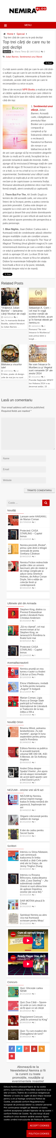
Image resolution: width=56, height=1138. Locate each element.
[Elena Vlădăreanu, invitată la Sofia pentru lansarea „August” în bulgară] (13, 691)
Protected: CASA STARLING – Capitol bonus (31, 533)
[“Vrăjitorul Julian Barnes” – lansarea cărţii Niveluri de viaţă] (10, 305)
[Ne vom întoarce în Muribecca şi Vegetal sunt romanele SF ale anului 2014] (38, 361)
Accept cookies (39, 1125)
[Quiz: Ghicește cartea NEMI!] (13, 996)
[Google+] (27, 1049)
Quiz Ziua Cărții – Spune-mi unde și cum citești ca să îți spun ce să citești (33, 1005)
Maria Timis (20, 51)
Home (10, 34)
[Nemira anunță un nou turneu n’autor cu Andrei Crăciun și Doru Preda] (13, 677)
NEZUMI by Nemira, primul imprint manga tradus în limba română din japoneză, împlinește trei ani (34, 802)
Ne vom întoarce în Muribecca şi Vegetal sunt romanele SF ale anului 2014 (41, 369)
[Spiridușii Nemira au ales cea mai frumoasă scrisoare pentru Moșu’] (13, 923)
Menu (28, 25)
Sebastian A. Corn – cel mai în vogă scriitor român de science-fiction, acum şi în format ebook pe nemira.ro (41, 315)
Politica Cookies (39, 1133)
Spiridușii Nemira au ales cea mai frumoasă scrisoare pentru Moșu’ (33, 918)
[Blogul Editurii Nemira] (28, 16)
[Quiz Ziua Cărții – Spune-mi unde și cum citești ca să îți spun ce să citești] (13, 1010)
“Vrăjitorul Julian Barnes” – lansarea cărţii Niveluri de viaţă (13, 310)
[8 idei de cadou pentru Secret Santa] (13, 838)
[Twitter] (19, 1049)
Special (21, 34)
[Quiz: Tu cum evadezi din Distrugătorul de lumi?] (13, 1039)
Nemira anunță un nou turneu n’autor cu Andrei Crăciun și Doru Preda (32, 672)
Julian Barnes (12, 56)
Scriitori (11, 845)
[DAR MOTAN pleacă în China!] (13, 909)
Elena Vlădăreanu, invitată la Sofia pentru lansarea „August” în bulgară (34, 686)
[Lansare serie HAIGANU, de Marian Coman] (13, 524)
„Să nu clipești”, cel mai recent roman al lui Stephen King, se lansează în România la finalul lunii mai (32, 632)
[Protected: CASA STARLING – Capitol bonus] (13, 539)
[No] (52, 1110)
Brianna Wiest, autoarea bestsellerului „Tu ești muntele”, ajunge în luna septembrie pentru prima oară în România (33, 734)
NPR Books (28, 89)
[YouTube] (34, 1049)
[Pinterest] (12, 1056)
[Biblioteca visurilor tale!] (10, 361)
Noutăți (11, 510)
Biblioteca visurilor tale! (11, 366)
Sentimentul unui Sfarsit (31, 56)
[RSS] (42, 1049)
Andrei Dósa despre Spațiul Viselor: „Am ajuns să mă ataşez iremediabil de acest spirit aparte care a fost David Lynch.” (33, 774)
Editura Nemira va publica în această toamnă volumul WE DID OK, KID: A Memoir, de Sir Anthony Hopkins (33, 754)
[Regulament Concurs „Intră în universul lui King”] (13, 1025)
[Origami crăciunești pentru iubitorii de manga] (13, 824)
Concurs (12, 982)
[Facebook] (12, 1049)
